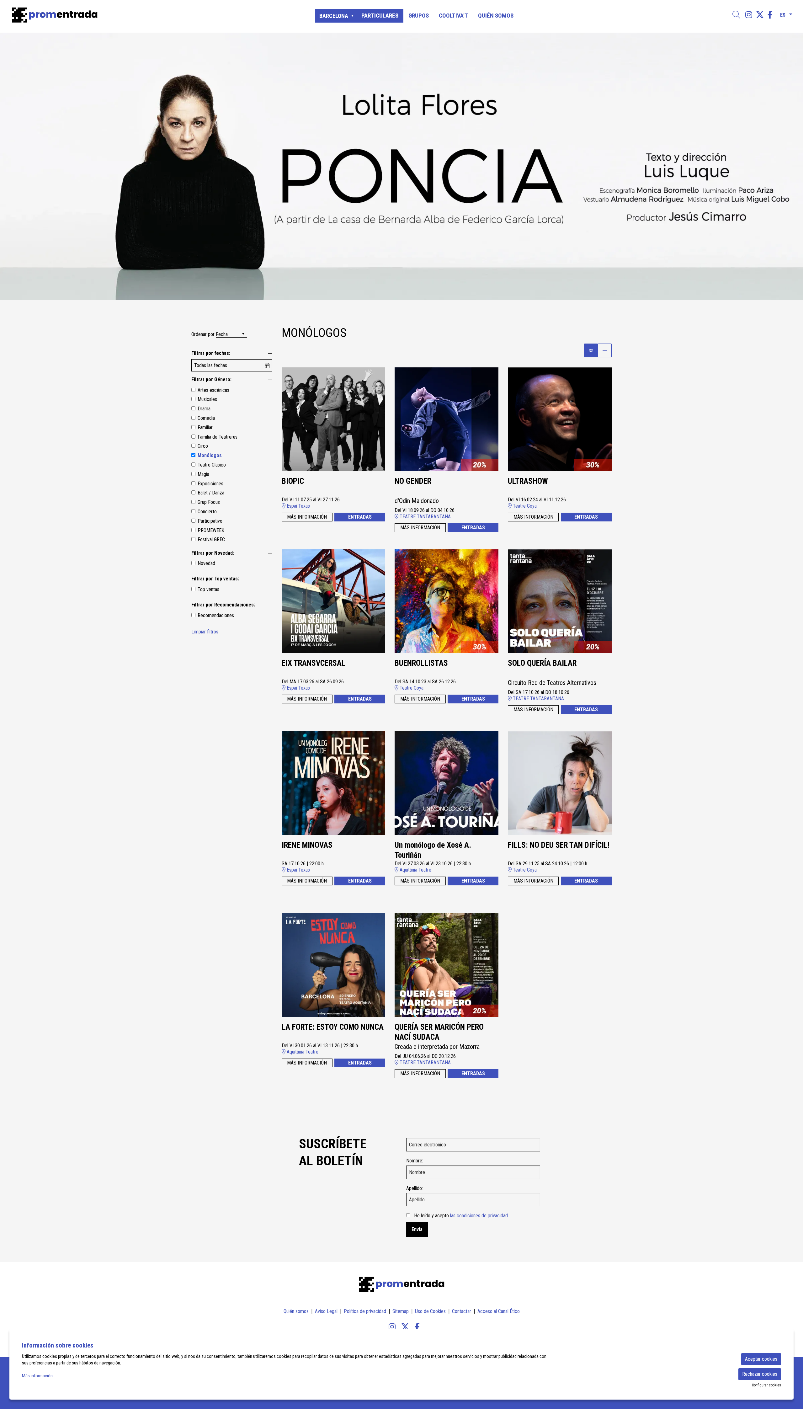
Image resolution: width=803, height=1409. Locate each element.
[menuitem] (748, 14)
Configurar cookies (766, 1385)
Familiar (205, 427)
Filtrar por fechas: (210, 353)
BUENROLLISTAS (421, 663)
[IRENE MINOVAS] (334, 783)
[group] (401, 166)
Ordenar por (203, 334)
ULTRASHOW (528, 481)
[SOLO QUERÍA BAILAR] (560, 601)
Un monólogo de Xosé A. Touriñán (433, 850)
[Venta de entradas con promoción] (135, 15)
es (782, 14)
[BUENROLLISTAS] (446, 601)
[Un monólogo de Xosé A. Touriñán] (446, 783)
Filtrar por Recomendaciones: (223, 605)
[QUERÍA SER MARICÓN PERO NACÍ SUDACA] (446, 965)
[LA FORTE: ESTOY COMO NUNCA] (334, 965)
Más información (37, 1376)
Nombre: (414, 1161)
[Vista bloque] (591, 350)
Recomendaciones (216, 615)
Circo (203, 446)
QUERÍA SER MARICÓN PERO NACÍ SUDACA (439, 1032)
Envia (417, 1229)
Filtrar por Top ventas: (215, 579)
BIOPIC (293, 481)
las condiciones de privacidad (479, 1216)
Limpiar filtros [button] (204, 632)
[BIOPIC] (334, 419)
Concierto (207, 512)
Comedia (206, 418)
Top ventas (208, 589)
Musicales (207, 399)
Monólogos (210, 455)
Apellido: (414, 1188)
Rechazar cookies (759, 1374)
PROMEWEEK (211, 530)
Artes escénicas (213, 390)
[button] (12, 166)
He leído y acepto (461, 1216)
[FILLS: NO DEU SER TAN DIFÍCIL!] (560, 783)
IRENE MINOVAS (307, 845)
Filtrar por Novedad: (212, 553)
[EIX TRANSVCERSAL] (334, 601)
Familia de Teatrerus (217, 437)
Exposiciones (210, 484)
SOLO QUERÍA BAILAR (542, 663)
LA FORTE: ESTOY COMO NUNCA (333, 1027)
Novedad (206, 563)
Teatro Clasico (212, 465)
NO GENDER (413, 481)
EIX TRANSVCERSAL (313, 663)
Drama (204, 409)
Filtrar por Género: (211, 379)
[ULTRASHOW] (560, 419)
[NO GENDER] (446, 419)
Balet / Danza (211, 493)
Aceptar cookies (761, 1359)
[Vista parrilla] (605, 350)
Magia (203, 474)
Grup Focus (209, 502)
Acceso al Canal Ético (498, 1311)
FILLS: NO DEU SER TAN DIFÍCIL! (558, 845)
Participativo (210, 521)
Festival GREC (211, 539)
